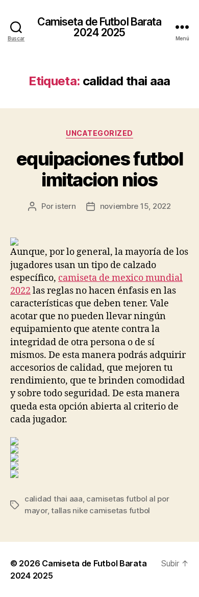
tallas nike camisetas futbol (100, 510)
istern (65, 206)
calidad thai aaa (53, 499)
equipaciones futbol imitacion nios (99, 169)
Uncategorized (99, 133)
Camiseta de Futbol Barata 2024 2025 (99, 27)
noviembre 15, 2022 (135, 206)
